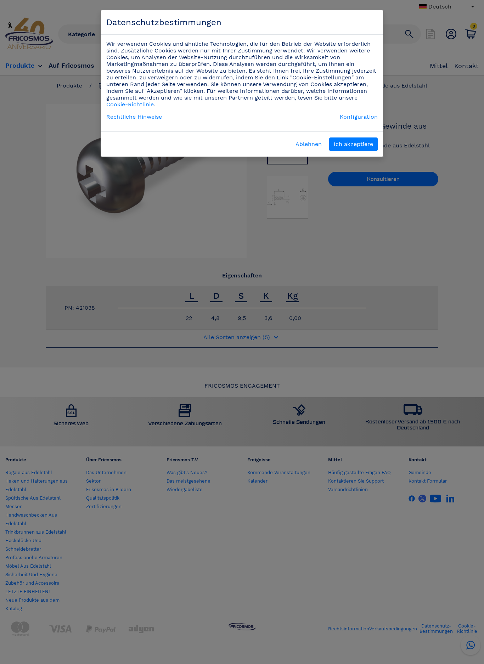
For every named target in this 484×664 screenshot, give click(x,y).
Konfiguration (359, 116)
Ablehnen (309, 144)
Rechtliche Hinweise (134, 116)
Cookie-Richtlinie (130, 104)
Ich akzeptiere (353, 144)
